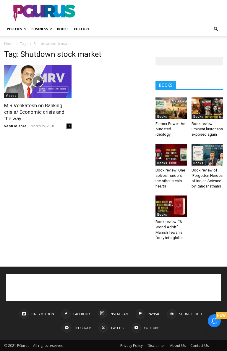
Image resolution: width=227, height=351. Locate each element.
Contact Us (199, 345)
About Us (178, 345)
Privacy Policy (131, 345)
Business (39, 29)
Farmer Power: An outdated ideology (170, 129)
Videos (11, 96)
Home (9, 43)
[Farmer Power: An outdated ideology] (171, 108)
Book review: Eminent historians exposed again (207, 129)
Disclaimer (156, 345)
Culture (82, 29)
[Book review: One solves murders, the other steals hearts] (171, 154)
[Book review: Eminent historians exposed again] (207, 108)
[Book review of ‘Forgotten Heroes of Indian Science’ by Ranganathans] (207, 154)
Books (63, 29)
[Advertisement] (153, 13)
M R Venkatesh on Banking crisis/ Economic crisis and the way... (34, 111)
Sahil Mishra (15, 126)
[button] (216, 29)
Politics (14, 29)
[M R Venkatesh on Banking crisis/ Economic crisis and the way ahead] (38, 81)
